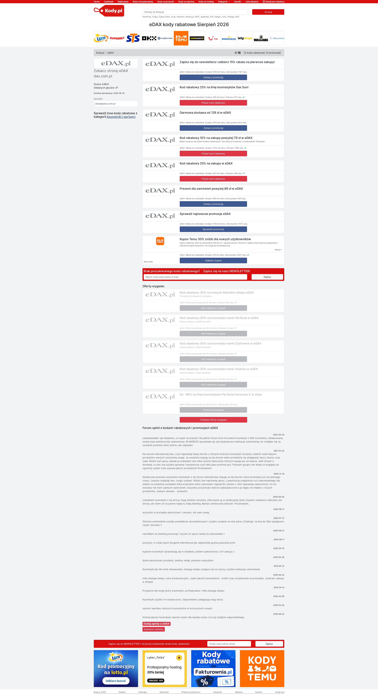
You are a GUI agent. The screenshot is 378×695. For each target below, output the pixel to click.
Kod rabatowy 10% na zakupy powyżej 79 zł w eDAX (216, 137)
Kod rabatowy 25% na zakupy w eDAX (206, 163)
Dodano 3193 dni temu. (215, 224)
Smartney (146, 17)
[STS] (133, 38)
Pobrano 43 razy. (226, 328)
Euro (224, 17)
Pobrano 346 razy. (234, 173)
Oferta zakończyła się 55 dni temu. (201, 303)
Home (97, 1)
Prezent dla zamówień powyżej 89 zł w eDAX (211, 188)
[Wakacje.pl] (228, 38)
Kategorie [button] (223, 1)
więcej (277, 250)
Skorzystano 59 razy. (228, 404)
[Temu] (181, 38)
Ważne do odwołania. (195, 72)
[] (254, 52)
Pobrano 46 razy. (226, 379)
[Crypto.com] (165, 38)
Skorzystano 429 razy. (236, 198)
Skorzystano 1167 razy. (236, 72)
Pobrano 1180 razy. (235, 148)
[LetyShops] (245, 38)
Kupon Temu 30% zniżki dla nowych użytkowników (215, 239)
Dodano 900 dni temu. (215, 198)
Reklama (238, 692)
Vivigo (155, 17)
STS (212, 17)
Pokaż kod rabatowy (213, 102)
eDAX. (182, 72)
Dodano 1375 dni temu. (215, 148)
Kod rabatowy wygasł (213, 308)
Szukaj (268, 11)
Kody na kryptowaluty (143, 1)
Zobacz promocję (213, 77)
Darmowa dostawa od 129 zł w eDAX (205, 112)
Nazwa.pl (190, 17)
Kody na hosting (206, 1)
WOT (197, 17)
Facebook (217, 692)
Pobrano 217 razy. (234, 97)
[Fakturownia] (276, 38)
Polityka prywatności (191, 692)
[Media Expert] (197, 38)
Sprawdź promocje (213, 229)
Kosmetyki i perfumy (121, 117)
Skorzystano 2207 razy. (236, 255)
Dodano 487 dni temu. (215, 173)
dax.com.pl (103, 76)
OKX (237, 17)
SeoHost (180, 17)
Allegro (218, 17)
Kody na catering (186, 1)
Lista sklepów (252, 1)
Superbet (205, 17)
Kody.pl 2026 (100, 692)
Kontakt (258, 692)
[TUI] (213, 38)
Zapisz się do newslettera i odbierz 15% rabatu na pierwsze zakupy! (227, 62)
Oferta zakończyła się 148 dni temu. (202, 404)
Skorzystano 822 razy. (236, 122)
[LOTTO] (101, 38)
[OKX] (149, 38)
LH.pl (173, 17)
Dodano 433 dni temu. (215, 97)
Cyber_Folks (164, 17)
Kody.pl (100, 52)
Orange (231, 17)
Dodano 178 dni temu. (215, 255)
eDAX (110, 52)
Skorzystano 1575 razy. (237, 224)
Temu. (182, 255)
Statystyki (164, 692)
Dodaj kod (279, 692)
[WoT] (261, 38)
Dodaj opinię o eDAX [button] (157, 623)
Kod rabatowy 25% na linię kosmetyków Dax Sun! (214, 87)
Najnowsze (123, 1)
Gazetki (237, 1)
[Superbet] (117, 38)
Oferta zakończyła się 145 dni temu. (202, 328)
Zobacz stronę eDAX (111, 71)
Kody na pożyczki (165, 1)
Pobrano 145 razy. (225, 303)
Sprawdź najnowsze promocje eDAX (205, 214)
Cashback (108, 1)
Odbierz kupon (213, 260)
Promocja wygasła (213, 409)
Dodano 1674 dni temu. (215, 72)
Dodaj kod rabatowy (274, 1)
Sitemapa (143, 692)
